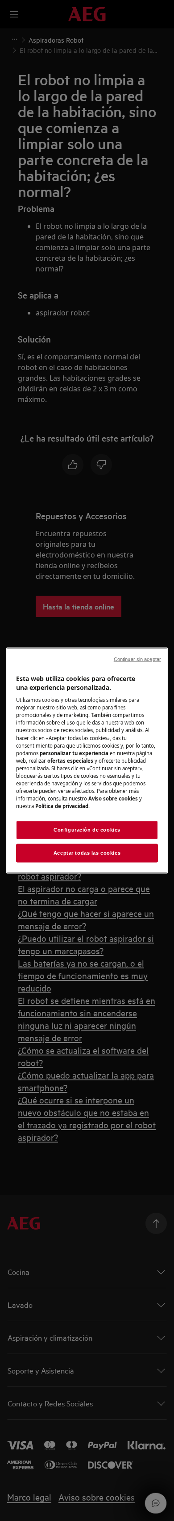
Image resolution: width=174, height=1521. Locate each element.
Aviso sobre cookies (113, 798)
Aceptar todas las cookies (87, 853)
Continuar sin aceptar (137, 659)
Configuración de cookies (87, 829)
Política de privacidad (61, 806)
